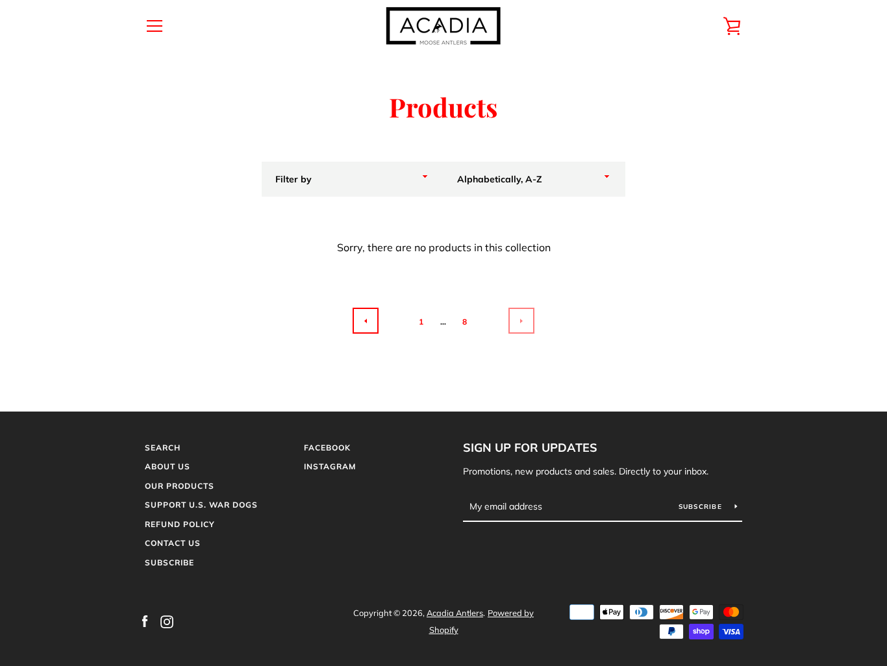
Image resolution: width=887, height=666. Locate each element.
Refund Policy (180, 524)
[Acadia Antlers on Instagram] (166, 620)
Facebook (327, 447)
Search (163, 447)
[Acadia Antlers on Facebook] (144, 620)
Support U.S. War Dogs (201, 505)
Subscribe (169, 562)
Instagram (330, 466)
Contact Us (173, 543)
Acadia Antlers (455, 613)
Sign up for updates (530, 447)
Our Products (179, 486)
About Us (167, 466)
